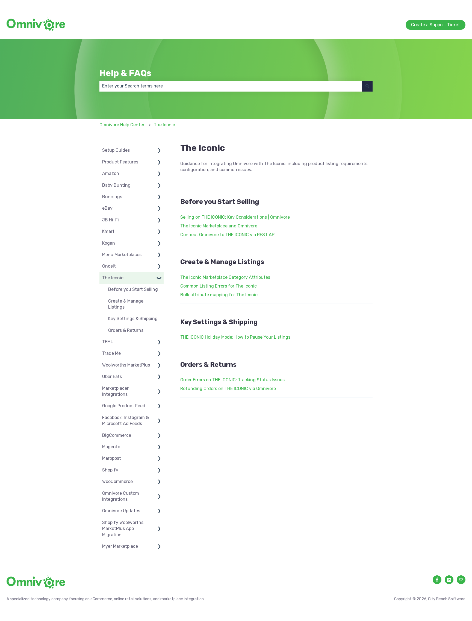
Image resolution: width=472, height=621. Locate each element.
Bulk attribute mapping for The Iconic (219, 294)
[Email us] (461, 579)
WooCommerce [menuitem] (117, 481)
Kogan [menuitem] (108, 243)
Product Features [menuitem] (120, 162)
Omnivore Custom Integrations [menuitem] (120, 496)
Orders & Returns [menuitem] (125, 330)
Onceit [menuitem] (109, 266)
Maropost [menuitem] (111, 458)
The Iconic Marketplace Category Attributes (225, 277)
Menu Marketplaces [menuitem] (121, 254)
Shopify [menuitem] (110, 470)
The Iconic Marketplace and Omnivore (218, 226)
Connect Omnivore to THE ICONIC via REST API (228, 234)
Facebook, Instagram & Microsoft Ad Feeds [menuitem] (125, 420)
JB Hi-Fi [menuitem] (110, 219)
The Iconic (164, 124)
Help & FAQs (125, 73)
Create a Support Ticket (441, 5)
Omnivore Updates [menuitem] (121, 510)
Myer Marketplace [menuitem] (120, 546)
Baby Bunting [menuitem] (116, 185)
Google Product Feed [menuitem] (123, 405)
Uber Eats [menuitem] (112, 376)
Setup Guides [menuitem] (116, 150)
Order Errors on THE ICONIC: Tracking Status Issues (232, 379)
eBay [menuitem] (107, 208)
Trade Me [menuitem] (111, 353)
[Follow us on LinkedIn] (449, 579)
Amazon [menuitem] (110, 173)
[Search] (367, 86)
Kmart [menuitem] (108, 231)
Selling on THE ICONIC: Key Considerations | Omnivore (235, 217)
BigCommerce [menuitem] (116, 435)
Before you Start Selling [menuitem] (133, 289)
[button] (159, 150)
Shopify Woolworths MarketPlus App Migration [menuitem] (122, 528)
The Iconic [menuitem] (112, 277)
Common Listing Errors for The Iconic (218, 286)
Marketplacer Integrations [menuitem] (115, 391)
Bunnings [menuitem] (112, 196)
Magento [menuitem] (111, 446)
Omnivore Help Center (121, 124)
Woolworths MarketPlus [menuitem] (126, 365)
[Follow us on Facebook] (437, 579)
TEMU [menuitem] (108, 341)
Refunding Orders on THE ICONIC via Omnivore (228, 388)
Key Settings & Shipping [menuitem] (133, 318)
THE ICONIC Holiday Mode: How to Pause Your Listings (235, 337)
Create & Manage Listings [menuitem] (125, 304)
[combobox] (230, 86)
